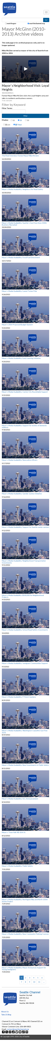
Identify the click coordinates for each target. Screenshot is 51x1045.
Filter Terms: (7, 108)
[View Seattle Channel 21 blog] (23, 1032)
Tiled (19, 125)
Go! (46, 20)
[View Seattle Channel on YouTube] (20, 1032)
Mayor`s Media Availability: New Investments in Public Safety (25, 765)
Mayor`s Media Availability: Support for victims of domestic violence (24, 426)
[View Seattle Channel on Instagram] (10, 1032)
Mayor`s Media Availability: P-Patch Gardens (19, 697)
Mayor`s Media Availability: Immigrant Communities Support (25, 663)
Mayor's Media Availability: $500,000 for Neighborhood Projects (23, 596)
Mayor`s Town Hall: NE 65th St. (14, 832)
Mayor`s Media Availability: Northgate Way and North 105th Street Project (25, 900)
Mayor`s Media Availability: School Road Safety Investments (25, 630)
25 (21, 120)
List (8, 125)
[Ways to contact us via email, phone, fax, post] (26, 1032)
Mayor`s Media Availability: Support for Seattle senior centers (25, 527)
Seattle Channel (29, 992)
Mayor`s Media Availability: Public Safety (17, 866)
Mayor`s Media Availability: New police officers (19, 460)
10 (14, 120)
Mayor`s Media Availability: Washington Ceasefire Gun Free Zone (24, 731)
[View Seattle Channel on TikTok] (13, 1032)
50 (28, 120)
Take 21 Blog (6, 1014)
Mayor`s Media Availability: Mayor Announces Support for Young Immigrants (24, 969)
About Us (5, 1011)
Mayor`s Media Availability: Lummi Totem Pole (19, 291)
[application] (25, 69)
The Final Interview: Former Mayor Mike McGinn (20, 156)
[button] (25, 69)
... (43, 982)
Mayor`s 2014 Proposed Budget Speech (17, 325)
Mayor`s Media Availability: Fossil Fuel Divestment (21, 257)
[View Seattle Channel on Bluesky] (16, 1032)
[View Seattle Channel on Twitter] (7, 1032)
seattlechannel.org (37, 23)
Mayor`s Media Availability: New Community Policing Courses (25, 934)
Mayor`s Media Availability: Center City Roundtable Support (25, 392)
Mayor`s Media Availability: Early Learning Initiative (21, 358)
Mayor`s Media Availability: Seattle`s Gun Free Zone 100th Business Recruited (24, 224)
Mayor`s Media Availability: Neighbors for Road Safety (22, 189)
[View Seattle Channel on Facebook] (3, 1032)
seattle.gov (11, 23)
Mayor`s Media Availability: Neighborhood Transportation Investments (24, 562)
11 (39, 982)
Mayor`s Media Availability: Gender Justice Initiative (22, 494)
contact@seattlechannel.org (18, 1029)
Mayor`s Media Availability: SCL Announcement (20, 799)
